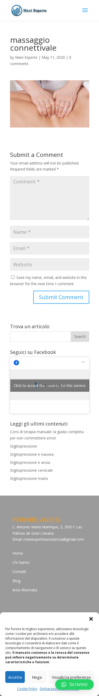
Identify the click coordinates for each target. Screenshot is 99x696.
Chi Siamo (21, 562)
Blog (16, 580)
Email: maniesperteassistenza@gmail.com (48, 539)
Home (17, 553)
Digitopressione (23, 446)
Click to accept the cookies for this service (50, 385)
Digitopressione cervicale (31, 470)
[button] (91, 618)
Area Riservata (24, 589)
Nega (37, 677)
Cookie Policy (27, 689)
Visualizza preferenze (71, 677)
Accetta (15, 677)
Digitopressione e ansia (30, 462)
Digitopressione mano (29, 478)
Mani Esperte (26, 57)
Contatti (19, 571)
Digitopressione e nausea (32, 454)
